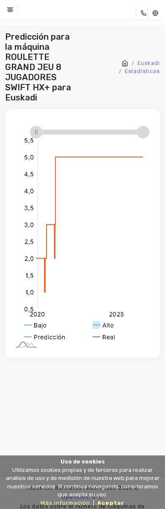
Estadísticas (142, 71)
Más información (65, 503)
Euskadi (149, 63)
